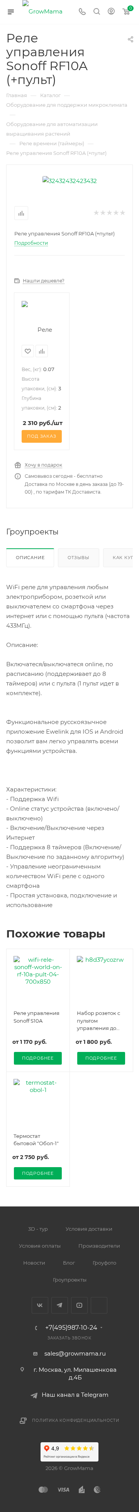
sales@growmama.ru (75, 1353)
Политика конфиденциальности (75, 1420)
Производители (99, 1246)
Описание (30, 557)
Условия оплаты (40, 1246)
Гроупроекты (69, 1280)
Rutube (99, 1305)
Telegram (59, 1305)
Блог (69, 1263)
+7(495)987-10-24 (71, 1328)
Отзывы (79, 557)
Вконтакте (40, 1305)
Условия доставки (89, 1229)
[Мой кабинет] (111, 12)
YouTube (79, 1305)
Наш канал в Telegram (75, 1394)
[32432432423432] (69, 180)
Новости (34, 1263)
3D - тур (38, 1229)
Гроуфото (104, 1263)
